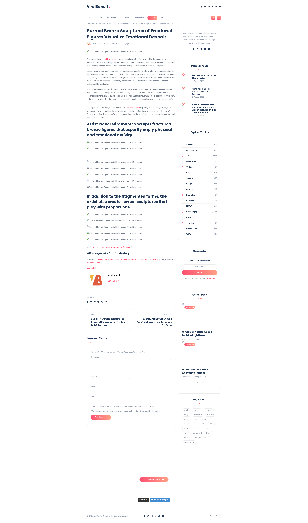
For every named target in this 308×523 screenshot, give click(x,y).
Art (100, 18)
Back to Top (214, 516)
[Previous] (197, 382)
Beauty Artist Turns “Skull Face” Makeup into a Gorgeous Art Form (154, 321)
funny (186, 433)
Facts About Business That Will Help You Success (202, 91)
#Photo (186, 419)
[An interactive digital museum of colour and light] (137, 467)
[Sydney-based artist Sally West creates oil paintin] (205, 486)
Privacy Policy (210, 278)
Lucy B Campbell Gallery (109, 247)
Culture (189, 178)
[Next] (202, 382)
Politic (189, 217)
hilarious (209, 433)
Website (94, 396)
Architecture (112, 18)
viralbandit (96, 44)
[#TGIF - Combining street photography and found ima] (137, 486)
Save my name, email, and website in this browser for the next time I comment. (124, 406)
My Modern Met (93, 263)
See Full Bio (113, 280)
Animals (125, 18)
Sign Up (200, 272)
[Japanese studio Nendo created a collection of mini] (103, 486)
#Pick (195, 419)
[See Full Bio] (120, 281)
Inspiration (190, 195)
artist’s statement (132, 108)
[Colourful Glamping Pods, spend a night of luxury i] (205, 467)
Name (94, 376)
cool (196, 428)
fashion (205, 428)
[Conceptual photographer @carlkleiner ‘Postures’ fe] (171, 467)
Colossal (94, 247)
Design (189, 184)
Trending (190, 223)
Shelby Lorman (189, 442)
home (186, 438)
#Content (197, 410)
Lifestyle (190, 200)
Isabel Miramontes (109, 59)
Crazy (162, 18)
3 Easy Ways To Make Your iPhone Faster (204, 76)
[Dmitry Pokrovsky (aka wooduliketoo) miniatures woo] (171, 486)
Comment (95, 357)
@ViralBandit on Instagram (154, 479)
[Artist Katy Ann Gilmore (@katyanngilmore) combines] (103, 467)
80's (203, 424)
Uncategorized (192, 229)
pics (206, 438)
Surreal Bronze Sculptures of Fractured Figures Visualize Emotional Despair (126, 259)
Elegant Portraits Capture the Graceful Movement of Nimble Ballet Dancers (108, 321)
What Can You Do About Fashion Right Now (197, 333)
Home (91, 18)
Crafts (189, 167)
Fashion (189, 189)
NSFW (172, 18)
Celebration (191, 161)
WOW (152, 18)
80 (196, 424)
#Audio (186, 410)
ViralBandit (98, 6)
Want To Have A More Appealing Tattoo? (195, 371)
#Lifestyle (210, 415)
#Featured (208, 410)
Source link (91, 268)
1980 (211, 424)
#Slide (204, 419)
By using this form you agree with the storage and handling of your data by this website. (127, 411)
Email (93, 386)
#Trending (187, 424)
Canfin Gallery (125, 247)
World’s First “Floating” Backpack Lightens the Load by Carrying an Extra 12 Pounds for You (204, 109)
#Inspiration (198, 415)
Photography (139, 18)
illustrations (196, 438)
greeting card (197, 433)
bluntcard (187, 428)
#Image (186, 415)
